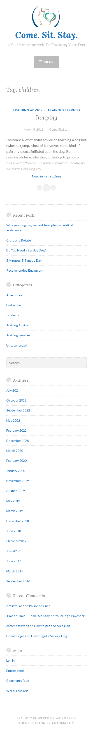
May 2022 (13, 420)
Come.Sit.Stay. (59, 129)
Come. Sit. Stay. (46, 35)
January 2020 (15, 471)
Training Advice (27, 110)
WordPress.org (17, 691)
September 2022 (18, 410)
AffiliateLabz (15, 606)
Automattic (63, 723)
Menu (49, 62)
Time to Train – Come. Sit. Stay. (28, 616)
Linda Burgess (16, 636)
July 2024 (13, 390)
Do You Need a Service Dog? (26, 250)
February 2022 (16, 430)
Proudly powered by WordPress (46, 718)
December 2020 (17, 441)
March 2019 (14, 511)
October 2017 (16, 541)
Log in (10, 660)
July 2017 (13, 551)
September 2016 (18, 581)
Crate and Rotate (18, 240)
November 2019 (17, 481)
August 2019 (15, 491)
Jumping (46, 117)
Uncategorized (16, 345)
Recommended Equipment (25, 270)
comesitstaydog (17, 626)
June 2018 (13, 531)
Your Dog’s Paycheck (70, 616)
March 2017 (14, 571)
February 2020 (16, 460)
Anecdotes (14, 295)
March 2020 (14, 450)
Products (12, 315)
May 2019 (13, 501)
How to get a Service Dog (52, 626)
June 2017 (13, 561)
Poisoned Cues (39, 606)
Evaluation (13, 305)
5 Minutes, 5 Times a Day (24, 260)
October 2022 (16, 400)
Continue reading (53, 176)
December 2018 (17, 521)
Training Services (63, 110)
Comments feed (17, 680)
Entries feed (15, 670)
